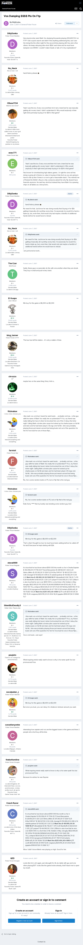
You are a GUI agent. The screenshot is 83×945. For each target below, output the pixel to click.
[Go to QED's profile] (12, 869)
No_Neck (12, 68)
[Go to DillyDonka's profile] (6, 23)
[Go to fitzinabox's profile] (12, 422)
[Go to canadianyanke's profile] (12, 735)
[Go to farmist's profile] (12, 461)
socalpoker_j (12, 692)
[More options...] (77, 33)
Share (59, 23)
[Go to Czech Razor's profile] (12, 814)
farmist (12, 450)
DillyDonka (16, 22)
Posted (30, 33)
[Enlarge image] (38, 73)
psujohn (12, 655)
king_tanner (12, 335)
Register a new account (24, 921)
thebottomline (12, 760)
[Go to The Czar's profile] (12, 274)
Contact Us (41, 942)
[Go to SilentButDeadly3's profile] (12, 616)
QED (12, 858)
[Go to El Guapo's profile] (12, 309)
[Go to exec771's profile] (12, 164)
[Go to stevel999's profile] (12, 573)
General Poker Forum (28, 24)
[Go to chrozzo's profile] (12, 387)
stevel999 (12, 563)
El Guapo (12, 298)
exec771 (12, 153)
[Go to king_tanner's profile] (12, 346)
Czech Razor (12, 803)
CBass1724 (12, 103)
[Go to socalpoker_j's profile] (12, 703)
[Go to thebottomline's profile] (12, 770)
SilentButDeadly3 (12, 605)
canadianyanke (12, 725)
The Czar (12, 263)
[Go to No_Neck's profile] (12, 79)
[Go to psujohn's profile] (12, 668)
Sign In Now (58, 921)
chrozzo (12, 376)
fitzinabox (12, 411)
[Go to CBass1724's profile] (12, 114)
